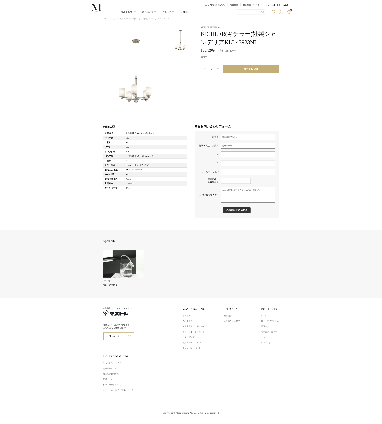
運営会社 (234, 5)
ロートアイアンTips (270, 321)
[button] (251, 12)
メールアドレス (210, 172)
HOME (106, 19)
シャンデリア (117, 19)
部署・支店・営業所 (209, 146)
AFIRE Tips (266, 342)
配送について (109, 379)
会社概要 (186, 315)
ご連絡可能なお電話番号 (212, 180)
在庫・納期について (112, 384)
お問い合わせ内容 (209, 195)
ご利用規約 (187, 321)
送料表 (204, 56)
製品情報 (228, 315)
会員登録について (111, 368)
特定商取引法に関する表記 (194, 326)
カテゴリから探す (232, 321)
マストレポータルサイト (193, 332)
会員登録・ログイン (252, 5)
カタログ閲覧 (188, 337)
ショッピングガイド (112, 363)
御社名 (215, 137)
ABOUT (264, 315)
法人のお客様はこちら (215, 5)
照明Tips (265, 326)
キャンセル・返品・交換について (118, 390)
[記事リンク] (123, 269)
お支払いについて (111, 374)
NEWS (264, 337)
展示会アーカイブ (269, 332)
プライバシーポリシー (192, 348)
